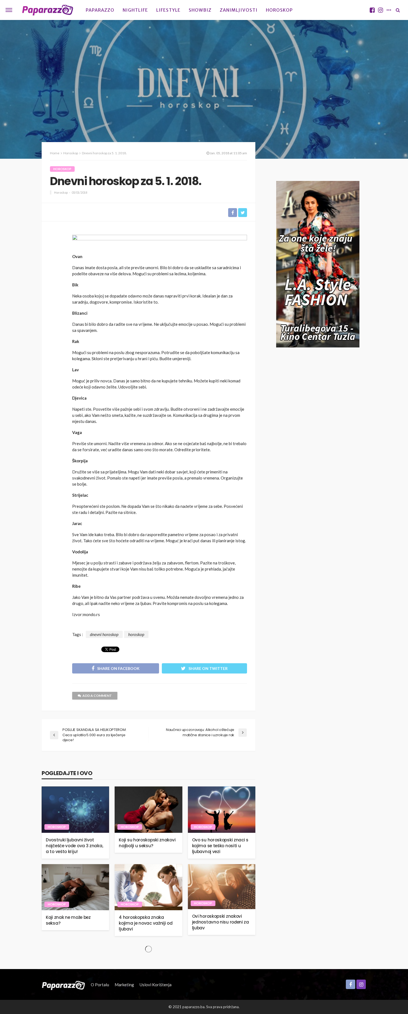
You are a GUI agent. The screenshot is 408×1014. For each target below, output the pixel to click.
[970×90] (159, 242)
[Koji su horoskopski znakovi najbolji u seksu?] (148, 809)
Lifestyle (168, 10)
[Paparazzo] (63, 984)
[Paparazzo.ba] (47, 10)
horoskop (136, 634)
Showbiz (200, 10)
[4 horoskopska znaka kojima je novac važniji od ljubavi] (148, 887)
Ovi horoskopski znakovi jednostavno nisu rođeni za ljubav (220, 922)
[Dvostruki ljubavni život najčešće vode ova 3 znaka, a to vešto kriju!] (75, 809)
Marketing (124, 984)
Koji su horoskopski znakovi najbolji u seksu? (147, 843)
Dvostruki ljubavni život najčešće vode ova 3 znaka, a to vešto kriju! (74, 845)
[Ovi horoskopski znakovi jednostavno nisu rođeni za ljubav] (221, 886)
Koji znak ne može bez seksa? (68, 920)
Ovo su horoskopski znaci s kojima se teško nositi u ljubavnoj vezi (220, 845)
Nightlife (135, 10)
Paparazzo (100, 10)
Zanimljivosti (239, 10)
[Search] (397, 10)
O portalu (100, 984)
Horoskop (279, 10)
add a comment (97, 695)
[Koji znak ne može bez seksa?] (75, 887)
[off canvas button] (9, 10)
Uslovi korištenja (156, 984)
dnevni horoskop (104, 634)
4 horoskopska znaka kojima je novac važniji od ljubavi (145, 923)
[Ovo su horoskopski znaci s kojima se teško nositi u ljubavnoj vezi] (221, 809)
